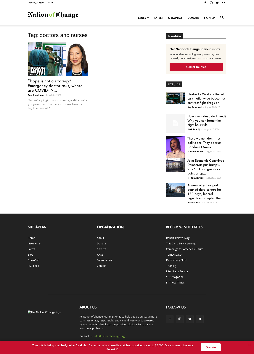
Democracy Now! (176, 260)
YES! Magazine (175, 277)
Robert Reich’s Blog (177, 238)
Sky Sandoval (194, 107)
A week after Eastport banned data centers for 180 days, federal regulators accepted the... (205, 191)
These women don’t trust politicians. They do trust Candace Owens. (204, 142)
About (100, 238)
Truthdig (171, 265)
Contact (101, 265)
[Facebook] (205, 2)
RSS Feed (33, 265)
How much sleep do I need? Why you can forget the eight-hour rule (206, 120)
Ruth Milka (193, 202)
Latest (158, 18)
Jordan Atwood (195, 177)
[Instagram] (211, 2)
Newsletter (34, 243)
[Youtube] (223, 2)
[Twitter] (217, 2)
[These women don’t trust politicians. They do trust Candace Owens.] (175, 149)
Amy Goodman (36, 95)
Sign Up (209, 18)
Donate (193, 18)
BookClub (33, 260)
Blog (30, 254)
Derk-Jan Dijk (194, 129)
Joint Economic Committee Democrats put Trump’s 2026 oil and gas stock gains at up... (205, 166)
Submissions (104, 260)
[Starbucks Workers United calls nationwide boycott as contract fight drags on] (175, 98)
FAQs (100, 254)
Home (31, 238)
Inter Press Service (177, 271)
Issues (141, 18)
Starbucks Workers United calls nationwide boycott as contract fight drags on (206, 98)
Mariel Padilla (195, 151)
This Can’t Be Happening (180, 243)
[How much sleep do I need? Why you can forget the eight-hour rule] (175, 123)
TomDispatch (174, 254)
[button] (221, 17)
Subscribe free (196, 67)
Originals (175, 18)
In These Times (175, 282)
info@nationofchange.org (109, 336)
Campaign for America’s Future (184, 249)
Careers (101, 249)
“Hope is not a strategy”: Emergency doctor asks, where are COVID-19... (55, 85)
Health (32, 74)
